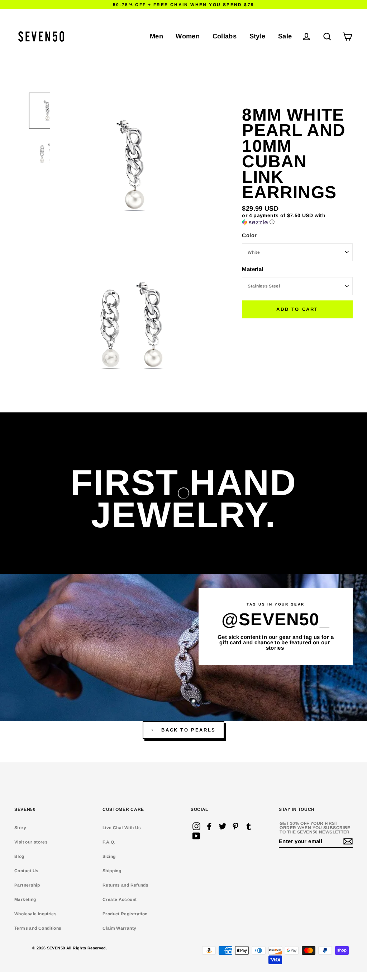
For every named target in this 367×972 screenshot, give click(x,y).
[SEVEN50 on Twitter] (223, 826)
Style (257, 36)
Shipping (112, 870)
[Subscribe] (347, 841)
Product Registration (125, 913)
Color (249, 235)
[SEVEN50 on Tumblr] (249, 826)
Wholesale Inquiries (35, 913)
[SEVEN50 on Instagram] (196, 826)
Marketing (25, 899)
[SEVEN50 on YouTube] (196, 836)
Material (252, 269)
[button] (297, 218)
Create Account (120, 899)
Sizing (109, 856)
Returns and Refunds (125, 885)
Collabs (225, 36)
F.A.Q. (109, 842)
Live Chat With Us (122, 827)
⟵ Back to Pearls (183, 730)
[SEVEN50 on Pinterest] (235, 826)
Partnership (27, 885)
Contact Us (26, 870)
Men (156, 36)
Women (188, 36)
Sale (285, 36)
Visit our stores (31, 842)
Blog (19, 856)
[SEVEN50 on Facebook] (209, 826)
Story (20, 827)
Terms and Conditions (38, 928)
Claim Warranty (119, 928)
